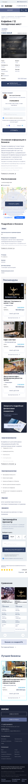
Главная (3, 16)
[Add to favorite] (22, 285)
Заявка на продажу (14, 719)
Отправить (14, 130)
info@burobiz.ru (5, 729)
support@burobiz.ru (15, 731)
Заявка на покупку (14, 714)
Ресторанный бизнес (20, 16)
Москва (5, 2)
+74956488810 (14, 101)
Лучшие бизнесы (11, 655)
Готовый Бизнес (10, 16)
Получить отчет (13, 426)
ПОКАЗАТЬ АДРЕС (14, 204)
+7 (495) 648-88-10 (21, 6)
